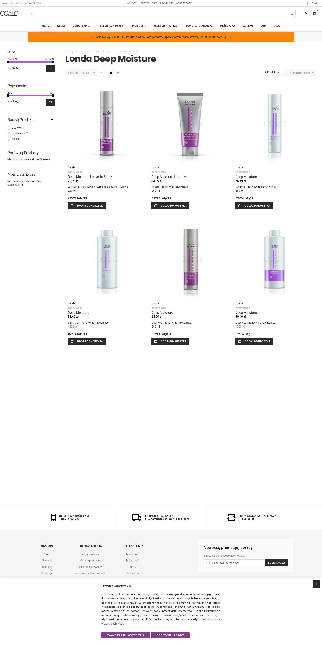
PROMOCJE (166, 3)
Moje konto (132, 554)
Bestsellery (47, 566)
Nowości (47, 560)
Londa (98, 51)
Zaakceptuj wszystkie (126, 635)
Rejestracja (132, 560)
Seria (109, 51)
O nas (47, 554)
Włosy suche (75, 171)
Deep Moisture (274, 123)
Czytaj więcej (77, 198)
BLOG (133, 566)
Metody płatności (90, 560)
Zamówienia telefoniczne (90, 573)
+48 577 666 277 (69, 519)
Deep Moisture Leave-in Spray (107, 123)
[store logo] (9, 13)
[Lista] (118, 72)
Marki (87, 51)
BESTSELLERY (149, 3)
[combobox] (160, 13)
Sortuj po (73, 72)
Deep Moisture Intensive (191, 123)
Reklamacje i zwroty (90, 566)
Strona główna (72, 51)
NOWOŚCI (132, 3)
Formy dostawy (90, 554)
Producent (85, 72)
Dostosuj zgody (170, 635)
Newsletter (132, 573)
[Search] (292, 13)
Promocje (47, 573)
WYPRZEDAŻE (184, 3)
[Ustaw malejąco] (101, 72)
